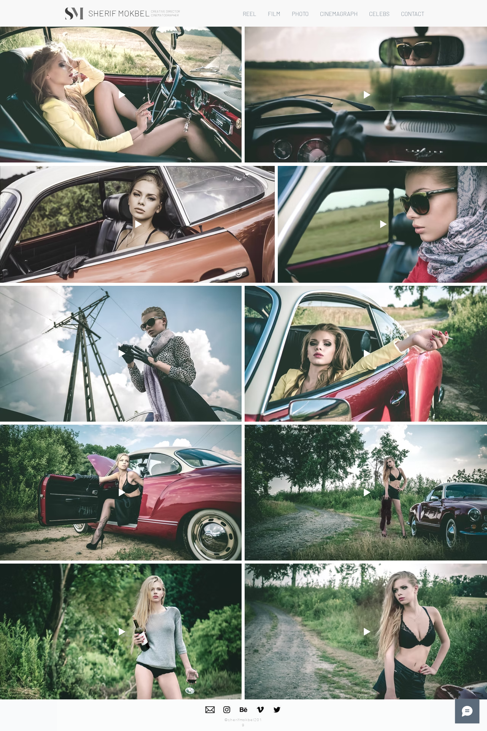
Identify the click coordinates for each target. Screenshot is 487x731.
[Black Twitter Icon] (277, 709)
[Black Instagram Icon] (226, 709)
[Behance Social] (243, 709)
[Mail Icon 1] (210, 709)
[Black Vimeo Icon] (260, 709)
